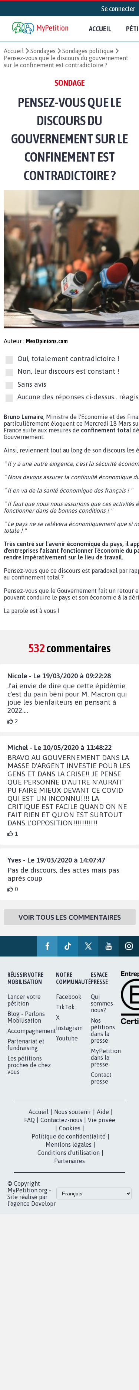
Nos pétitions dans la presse (103, 1030)
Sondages (43, 51)
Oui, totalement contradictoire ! (68, 358)
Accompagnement (31, 1030)
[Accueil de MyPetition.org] (41, 29)
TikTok (65, 1007)
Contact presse (101, 1078)
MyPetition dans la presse (106, 1058)
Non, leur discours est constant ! (68, 371)
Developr (43, 1203)
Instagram (69, 1027)
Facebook (69, 996)
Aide (103, 1111)
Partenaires (69, 1160)
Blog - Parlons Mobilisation (26, 1017)
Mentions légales (69, 1144)
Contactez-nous (61, 1120)
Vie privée (101, 1120)
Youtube (67, 1038)
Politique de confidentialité (69, 1136)
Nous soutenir (72, 1111)
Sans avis (31, 384)
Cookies (69, 1128)
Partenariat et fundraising (25, 1044)
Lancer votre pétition (24, 1000)
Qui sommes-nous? (103, 1003)
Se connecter (118, 8)
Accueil (100, 29)
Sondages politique (87, 51)
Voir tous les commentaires (70, 917)
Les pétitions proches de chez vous (29, 1065)
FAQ (29, 1120)
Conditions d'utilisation (68, 1152)
